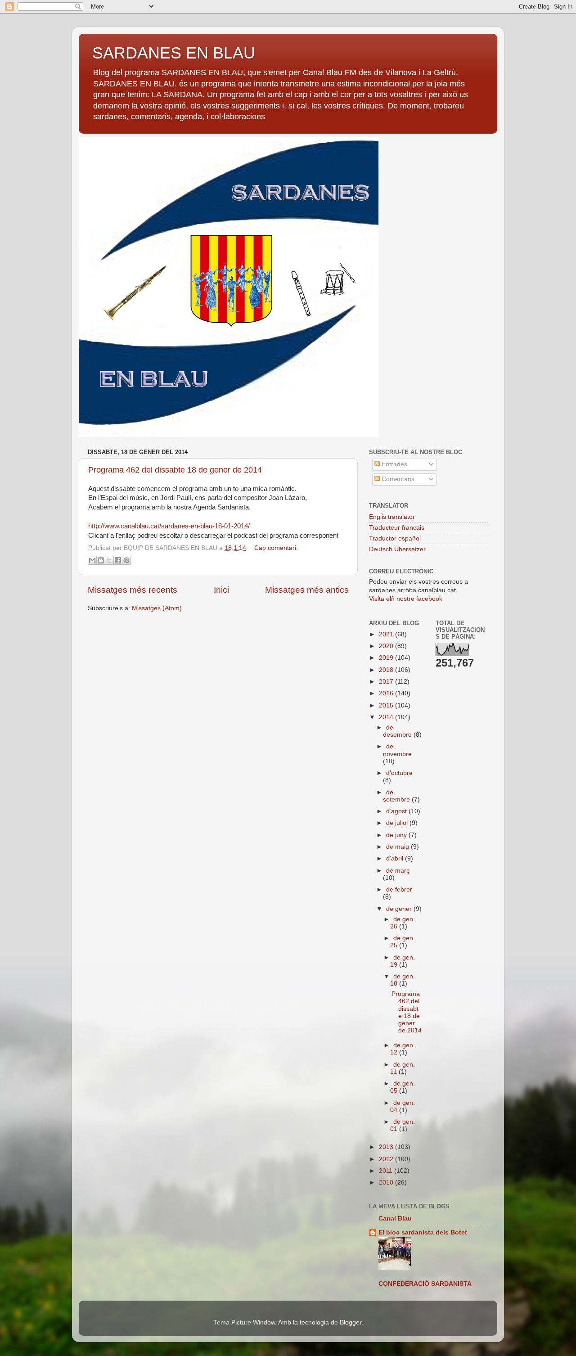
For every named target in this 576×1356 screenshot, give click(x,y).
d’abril (395, 858)
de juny (397, 835)
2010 (387, 1182)
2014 (387, 717)
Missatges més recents (132, 590)
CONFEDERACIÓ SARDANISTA (425, 1283)
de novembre (397, 750)
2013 (387, 1147)
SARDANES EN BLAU (173, 53)
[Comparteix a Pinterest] (126, 560)
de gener (400, 909)
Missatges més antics (307, 590)
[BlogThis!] (100, 560)
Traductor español (395, 538)
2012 (387, 1159)
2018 (387, 670)
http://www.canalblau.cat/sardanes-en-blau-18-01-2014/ (169, 526)
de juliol (398, 823)
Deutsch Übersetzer (397, 549)
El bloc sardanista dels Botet (422, 1232)
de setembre (397, 796)
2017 (387, 681)
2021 (387, 634)
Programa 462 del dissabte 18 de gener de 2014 (175, 469)
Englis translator (392, 517)
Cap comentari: (276, 548)
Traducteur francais (396, 527)
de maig (398, 846)
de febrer (399, 889)
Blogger (350, 1322)
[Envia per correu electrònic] (92, 560)
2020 (387, 646)
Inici (221, 590)
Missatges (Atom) (157, 608)
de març (398, 870)
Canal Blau (395, 1218)
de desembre (398, 731)
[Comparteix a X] (109, 560)
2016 (387, 693)
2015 (387, 705)
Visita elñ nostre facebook (405, 598)
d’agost (397, 811)
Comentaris (397, 479)
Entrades (393, 464)
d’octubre (399, 773)
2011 (386, 1170)
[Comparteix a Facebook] (117, 560)
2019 (387, 657)
